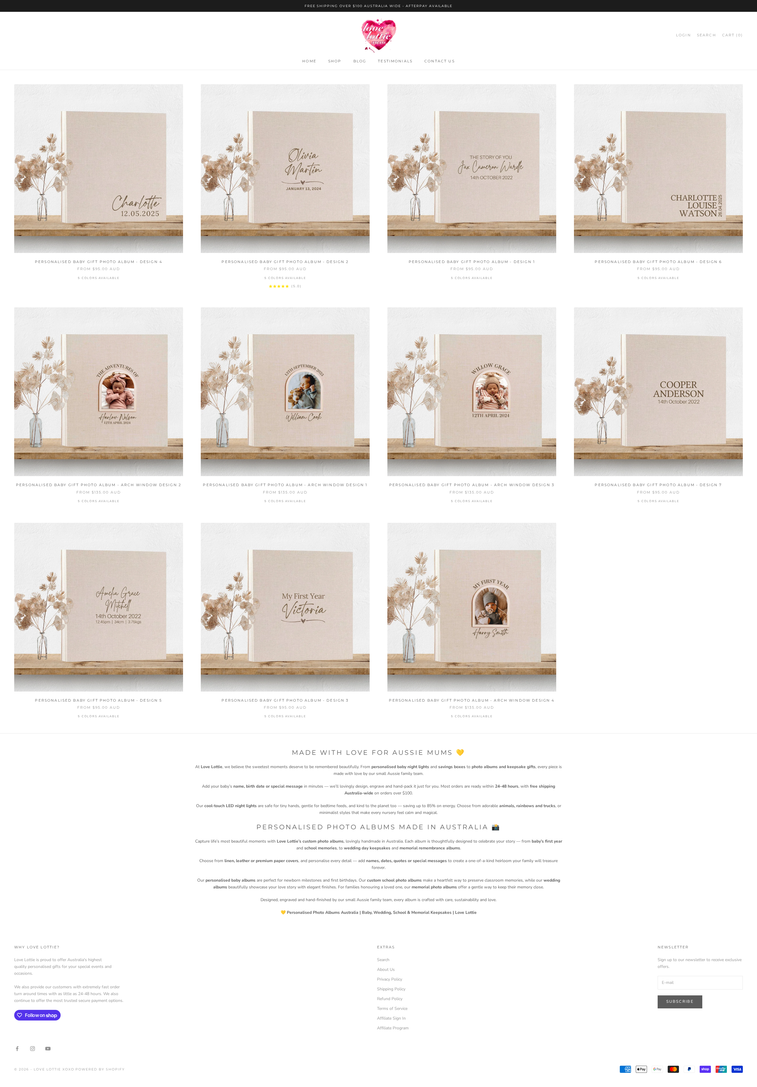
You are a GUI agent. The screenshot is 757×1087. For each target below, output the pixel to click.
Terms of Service (392, 1008)
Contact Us (439, 61)
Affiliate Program (393, 1028)
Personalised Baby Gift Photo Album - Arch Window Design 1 (285, 485)
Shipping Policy (391, 989)
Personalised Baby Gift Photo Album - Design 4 (98, 261)
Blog (359, 61)
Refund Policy (389, 999)
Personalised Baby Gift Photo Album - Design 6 (658, 261)
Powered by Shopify (100, 1069)
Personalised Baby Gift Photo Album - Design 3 (285, 700)
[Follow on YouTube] (48, 1049)
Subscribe (680, 1001)
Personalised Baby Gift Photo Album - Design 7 (658, 485)
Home (309, 61)
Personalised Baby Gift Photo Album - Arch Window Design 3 (471, 485)
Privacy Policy (389, 979)
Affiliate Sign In (391, 1018)
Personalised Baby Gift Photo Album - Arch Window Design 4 (471, 700)
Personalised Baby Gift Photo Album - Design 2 (285, 261)
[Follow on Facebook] (17, 1049)
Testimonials (395, 61)
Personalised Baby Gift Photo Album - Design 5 (98, 700)
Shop (335, 61)
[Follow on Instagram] (32, 1049)
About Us (386, 969)
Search (383, 960)
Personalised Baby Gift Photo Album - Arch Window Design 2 (98, 485)
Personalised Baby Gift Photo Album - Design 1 (472, 261)
